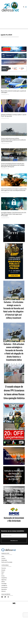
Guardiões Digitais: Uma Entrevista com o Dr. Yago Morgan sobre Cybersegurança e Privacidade (13, 214)
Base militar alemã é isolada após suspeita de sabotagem (13, 91)
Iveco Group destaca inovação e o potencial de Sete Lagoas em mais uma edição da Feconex (13, 189)
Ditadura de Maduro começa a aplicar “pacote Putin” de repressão (13, 115)
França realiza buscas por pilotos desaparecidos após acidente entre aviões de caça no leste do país (13, 140)
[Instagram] (8, 597)
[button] (24, 7)
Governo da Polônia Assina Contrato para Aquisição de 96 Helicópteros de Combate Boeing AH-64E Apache (12, 165)
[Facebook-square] (2, 597)
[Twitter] (5, 597)
